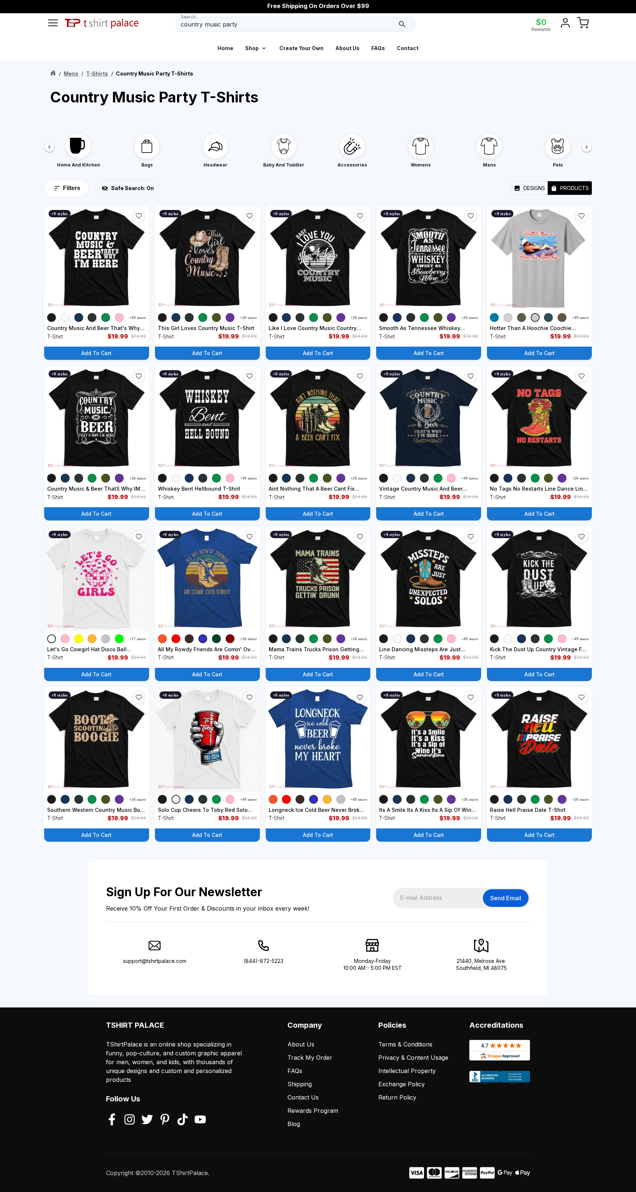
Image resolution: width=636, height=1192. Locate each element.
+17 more (137, 639)
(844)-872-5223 (263, 961)
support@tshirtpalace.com (154, 961)
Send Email (505, 898)
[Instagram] (129, 1120)
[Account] (565, 24)
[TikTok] (182, 1120)
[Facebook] (112, 1120)
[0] (583, 24)
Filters (71, 188)
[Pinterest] (165, 1120)
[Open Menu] (53, 24)
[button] (138, 216)
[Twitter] (147, 1120)
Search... (190, 17)
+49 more (137, 317)
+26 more (248, 317)
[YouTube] (200, 1120)
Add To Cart (96, 353)
